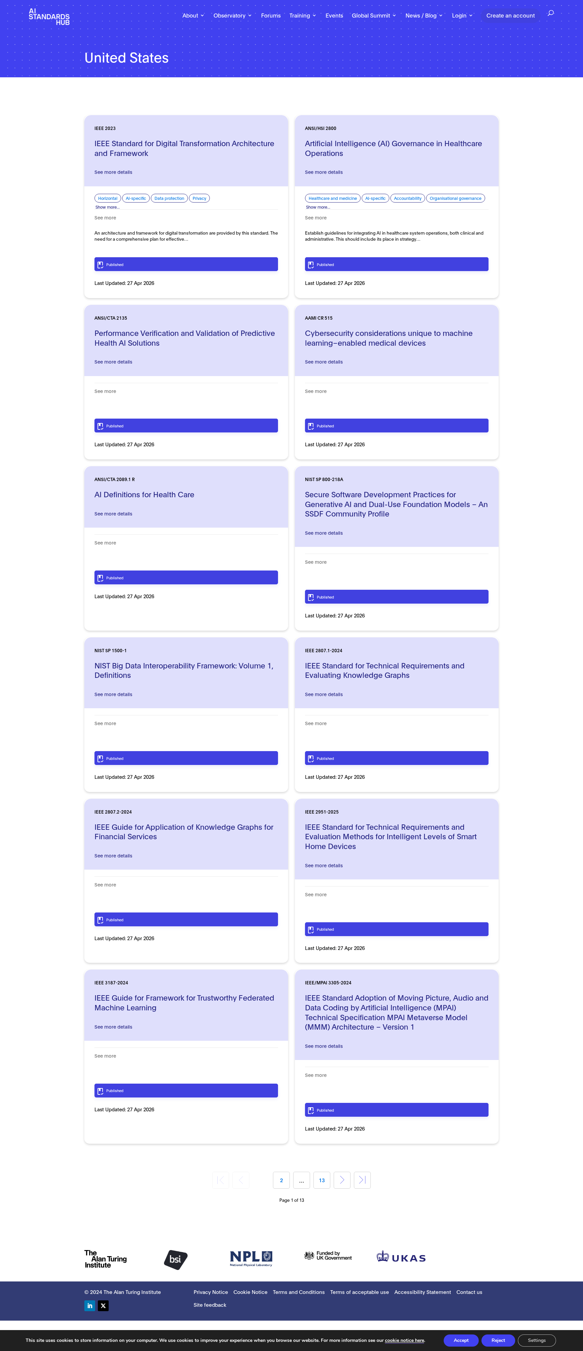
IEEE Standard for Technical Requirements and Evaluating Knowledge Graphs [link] (385, 670)
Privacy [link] (199, 198)
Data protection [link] (169, 198)
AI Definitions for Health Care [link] (144, 494)
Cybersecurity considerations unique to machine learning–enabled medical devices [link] (389, 337)
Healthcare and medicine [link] (333, 198)
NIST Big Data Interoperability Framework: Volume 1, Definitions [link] (184, 670)
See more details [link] (113, 171)
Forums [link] (271, 15)
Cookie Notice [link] (250, 1291)
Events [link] (334, 15)
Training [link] (299, 15)
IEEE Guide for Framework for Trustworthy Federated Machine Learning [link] (184, 1002)
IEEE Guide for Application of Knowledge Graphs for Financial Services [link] (183, 831)
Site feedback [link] (210, 1304)
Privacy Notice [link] (211, 1291)
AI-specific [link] (136, 198)
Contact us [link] (469, 1291)
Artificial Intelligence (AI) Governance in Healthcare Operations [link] (393, 148)
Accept (461, 1340)
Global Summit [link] (371, 15)
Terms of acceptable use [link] (359, 1291)
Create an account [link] (511, 15)
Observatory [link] (230, 15)
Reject (498, 1340)
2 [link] (281, 1179)
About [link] (190, 15)
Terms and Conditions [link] (299, 1291)
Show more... (107, 206)
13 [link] (322, 1179)
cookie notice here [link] (404, 1340)
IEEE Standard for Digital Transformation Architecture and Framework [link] (184, 148)
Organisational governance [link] (455, 198)
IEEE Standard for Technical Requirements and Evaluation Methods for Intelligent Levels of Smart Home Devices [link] (391, 836)
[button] (89, 1305)
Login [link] (459, 15)
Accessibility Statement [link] (422, 1291)
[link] (49, 16)
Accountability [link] (407, 198)
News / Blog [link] (421, 15)
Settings (537, 1340)
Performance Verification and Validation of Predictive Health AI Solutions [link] (184, 337)
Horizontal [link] (107, 198)
